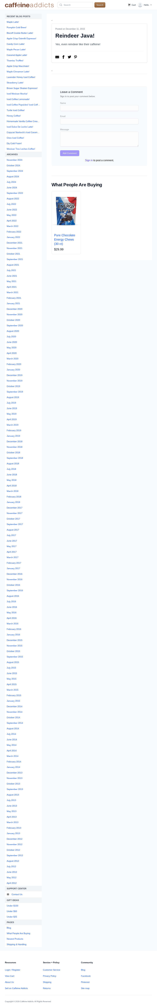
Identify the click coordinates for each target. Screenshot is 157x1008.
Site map (85, 988)
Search (99, 5)
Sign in (89, 160)
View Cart (9, 976)
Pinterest (85, 982)
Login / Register (12, 970)
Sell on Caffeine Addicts (16, 988)
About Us (9, 982)
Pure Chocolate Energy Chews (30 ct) (64, 239)
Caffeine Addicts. (27, 1001)
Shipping (47, 982)
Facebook (86, 976)
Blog (83, 970)
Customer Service (51, 970)
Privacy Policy (49, 976)
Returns (47, 988)
